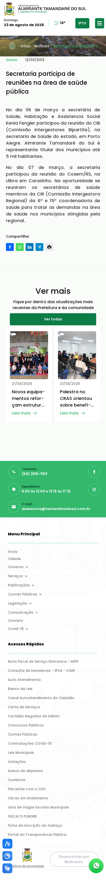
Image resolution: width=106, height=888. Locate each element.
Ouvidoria (16, 779)
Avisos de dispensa (25, 770)
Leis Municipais (21, 752)
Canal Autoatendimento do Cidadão (41, 697)
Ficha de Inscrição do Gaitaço (35, 825)
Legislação (17, 603)
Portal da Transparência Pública (37, 834)
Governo (16, 566)
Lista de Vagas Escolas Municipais (38, 807)
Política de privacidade (27, 866)
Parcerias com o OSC (27, 789)
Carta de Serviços (24, 707)
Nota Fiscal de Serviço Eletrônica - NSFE (43, 661)
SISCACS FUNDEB (22, 816)
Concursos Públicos (26, 725)
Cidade (14, 558)
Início (13, 551)
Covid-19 (16, 628)
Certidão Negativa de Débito (34, 716)
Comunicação (21, 612)
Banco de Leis (20, 688)
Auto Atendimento (24, 679)
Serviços (15, 576)
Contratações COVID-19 (30, 743)
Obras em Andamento (28, 798)
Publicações (19, 585)
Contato (15, 620)
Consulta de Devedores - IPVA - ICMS (41, 670)
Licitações (17, 761)
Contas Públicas (22, 594)
